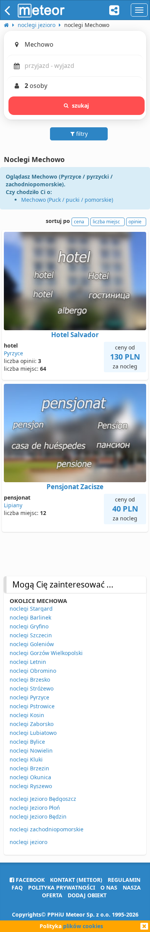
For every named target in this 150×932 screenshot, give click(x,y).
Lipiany (13, 505)
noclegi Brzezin (29, 768)
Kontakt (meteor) (76, 879)
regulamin (124, 879)
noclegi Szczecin (31, 635)
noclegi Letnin (28, 661)
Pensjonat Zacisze (75, 486)
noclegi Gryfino (29, 626)
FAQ (17, 887)
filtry (81, 133)
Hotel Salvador (75, 334)
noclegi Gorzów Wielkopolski (46, 653)
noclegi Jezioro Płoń (35, 807)
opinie (135, 221)
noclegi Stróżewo (31, 688)
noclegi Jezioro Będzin (38, 816)
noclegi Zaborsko (31, 724)
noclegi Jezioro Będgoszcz (43, 798)
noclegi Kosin (27, 715)
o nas (108, 887)
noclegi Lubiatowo (33, 732)
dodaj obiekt (87, 895)
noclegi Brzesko (30, 679)
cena (79, 221)
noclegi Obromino (33, 670)
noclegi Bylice (27, 741)
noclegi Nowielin (31, 750)
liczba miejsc (106, 221)
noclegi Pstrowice (32, 706)
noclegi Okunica (30, 777)
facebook (29, 879)
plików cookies (83, 926)
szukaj (80, 105)
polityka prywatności (61, 887)
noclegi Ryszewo (31, 786)
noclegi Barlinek (30, 617)
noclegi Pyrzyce (29, 697)
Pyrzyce (13, 353)
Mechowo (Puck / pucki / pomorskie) (67, 199)
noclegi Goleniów (32, 644)
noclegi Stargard (31, 608)
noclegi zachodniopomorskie (46, 829)
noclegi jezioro (28, 842)
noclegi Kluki (26, 759)
